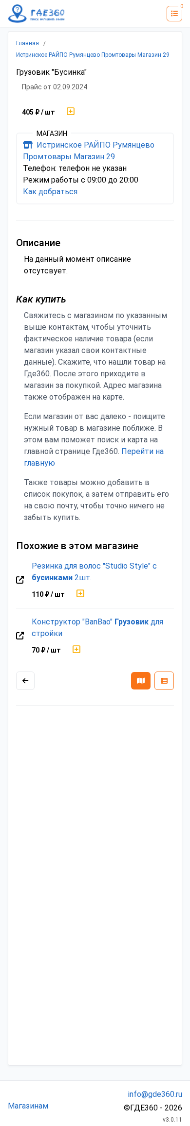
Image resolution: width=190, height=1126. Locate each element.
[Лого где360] (36, 13)
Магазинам (28, 1105)
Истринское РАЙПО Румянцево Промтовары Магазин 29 (93, 54)
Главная (27, 43)
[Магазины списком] (164, 681)
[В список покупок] (71, 112)
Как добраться (50, 191)
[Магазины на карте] (141, 680)
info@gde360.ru (155, 1094)
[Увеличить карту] (25, 681)
